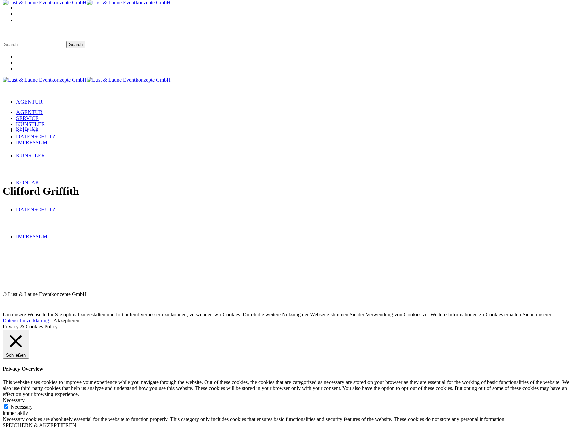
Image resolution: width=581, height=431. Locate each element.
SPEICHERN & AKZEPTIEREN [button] (39, 425)
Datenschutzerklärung (26, 320)
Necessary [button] (14, 400)
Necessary (22, 407)
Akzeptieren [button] (66, 320)
